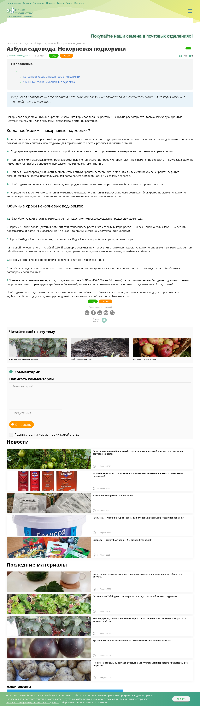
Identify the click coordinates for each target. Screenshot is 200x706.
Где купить (34, 3)
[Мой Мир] (100, 312)
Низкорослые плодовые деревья (23, 359)
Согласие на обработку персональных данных (32, 702)
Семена (24, 3)
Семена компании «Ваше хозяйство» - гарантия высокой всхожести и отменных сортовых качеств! (137, 450)
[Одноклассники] (94, 312)
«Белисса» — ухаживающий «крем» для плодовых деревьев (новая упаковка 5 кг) (129, 517)
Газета (53, 3)
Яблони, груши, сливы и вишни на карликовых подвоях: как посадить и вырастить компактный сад (137, 618)
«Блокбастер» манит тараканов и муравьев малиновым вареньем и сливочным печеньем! (133, 473)
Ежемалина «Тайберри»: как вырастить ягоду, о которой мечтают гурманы (125, 595)
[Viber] (106, 312)
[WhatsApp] (113, 312)
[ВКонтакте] (87, 312)
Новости (44, 3)
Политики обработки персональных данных (104, 699)
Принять (181, 699)
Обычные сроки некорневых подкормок (49, 81)
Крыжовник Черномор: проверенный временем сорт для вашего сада (123, 640)
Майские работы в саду (81, 359)
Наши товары (13, 3)
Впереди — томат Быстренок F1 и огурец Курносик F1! (116, 539)
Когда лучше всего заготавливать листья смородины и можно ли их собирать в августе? (131, 573)
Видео (60, 3)
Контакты (69, 3)
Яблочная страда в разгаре (144, 359)
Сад (54, 55)
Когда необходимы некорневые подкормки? (51, 76)
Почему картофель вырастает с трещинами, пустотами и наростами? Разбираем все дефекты (134, 662)
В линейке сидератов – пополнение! (109, 495)
